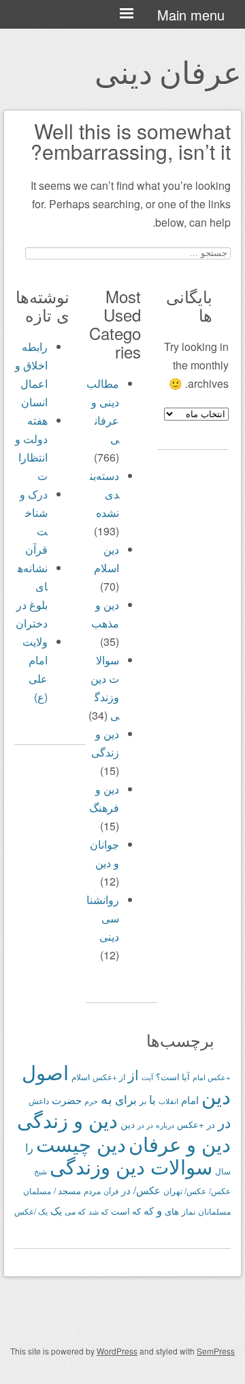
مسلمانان (214, 1211)
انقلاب (168, 1100)
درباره (165, 1124)
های (172, 1210)
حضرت (67, 1099)
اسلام (80, 1076)
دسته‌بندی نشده (104, 494)
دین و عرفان (180, 1143)
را (29, 1147)
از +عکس (109, 1076)
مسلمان (37, 1190)
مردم (92, 1190)
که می (75, 1211)
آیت (147, 1076)
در (224, 1122)
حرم (91, 1100)
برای (126, 1099)
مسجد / (67, 1191)
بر (143, 1100)
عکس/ (220, 1190)
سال (223, 1171)
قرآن (110, 1190)
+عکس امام (212, 1076)
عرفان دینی (168, 71)
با (152, 1098)
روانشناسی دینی (102, 918)
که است (126, 1211)
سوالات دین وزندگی (131, 1165)
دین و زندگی (67, 1119)
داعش (39, 1100)
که (149, 1210)
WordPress (117, 1351)
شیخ (40, 1171)
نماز (188, 1211)
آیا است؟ (173, 1077)
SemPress (216, 1351)
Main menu (191, 15)
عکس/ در (141, 1190)
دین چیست (81, 1143)
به (106, 1098)
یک (56, 1210)
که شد (98, 1211)
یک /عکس (31, 1211)
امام (190, 1099)
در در (145, 1124)
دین (127, 1124)
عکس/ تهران (184, 1190)
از (133, 1074)
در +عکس (196, 1124)
